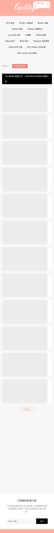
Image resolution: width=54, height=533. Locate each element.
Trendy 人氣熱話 (26, 23)
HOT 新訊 (10, 23)
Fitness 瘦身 (41, 35)
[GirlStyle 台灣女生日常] (27, 8)
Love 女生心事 (14, 35)
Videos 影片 (10, 41)
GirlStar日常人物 (15, 47)
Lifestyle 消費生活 (34, 29)
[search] (49, 9)
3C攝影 (28, 35)
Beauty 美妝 (43, 23)
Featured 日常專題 (41, 41)
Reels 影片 (24, 41)
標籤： (6, 65)
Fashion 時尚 (17, 29)
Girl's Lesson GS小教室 (27, 53)
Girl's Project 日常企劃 (36, 47)
